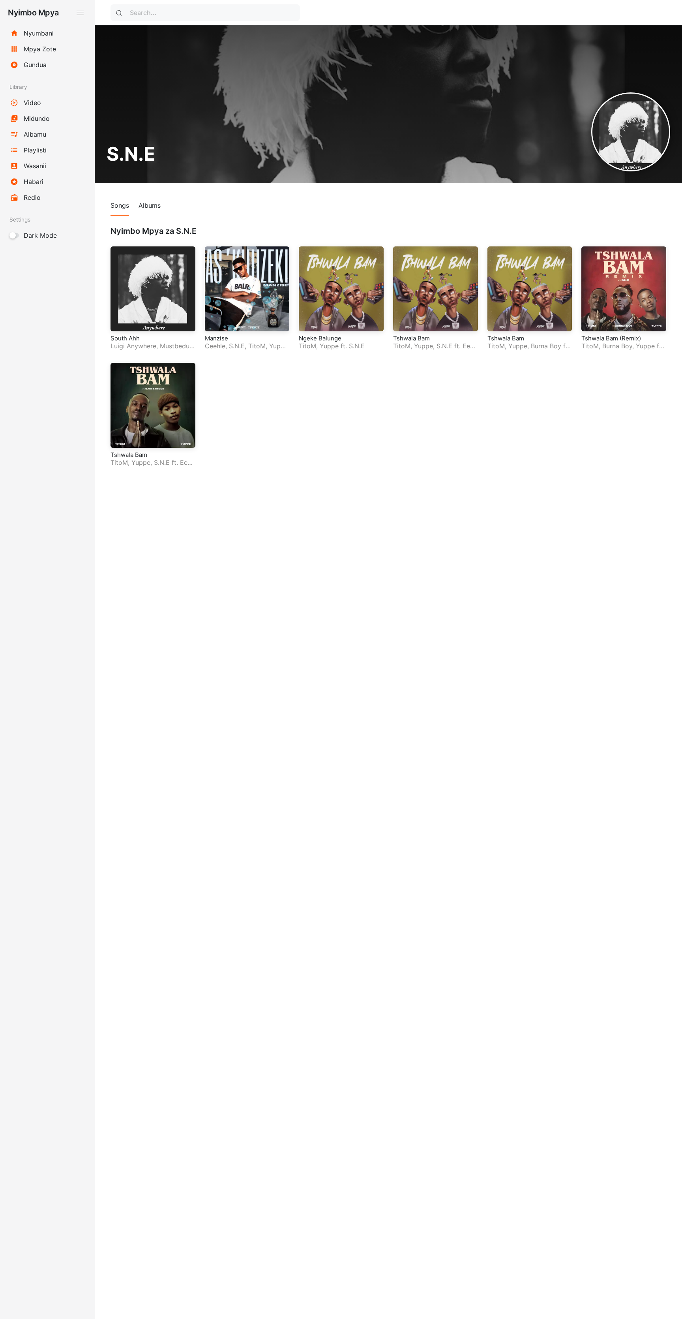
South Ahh (125, 338)
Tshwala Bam (411, 338)
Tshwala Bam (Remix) (611, 338)
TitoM (257, 346)
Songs (120, 205)
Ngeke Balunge (320, 338)
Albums (150, 205)
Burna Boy (546, 346)
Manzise (216, 338)
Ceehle (215, 346)
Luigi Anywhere (133, 346)
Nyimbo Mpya (33, 12)
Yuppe (278, 346)
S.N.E (237, 346)
